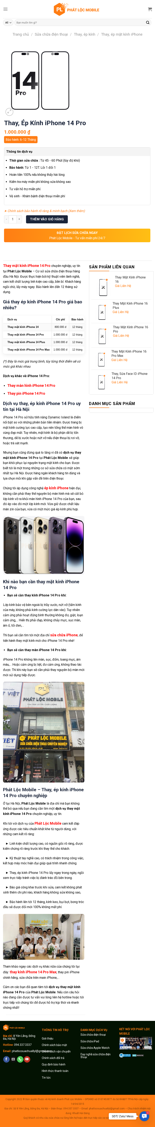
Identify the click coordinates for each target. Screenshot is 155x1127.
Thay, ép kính (84, 34)
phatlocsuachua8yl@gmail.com (32, 1051)
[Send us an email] (13, 1059)
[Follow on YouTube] (27, 1059)
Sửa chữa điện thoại (51, 34)
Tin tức (46, 1077)
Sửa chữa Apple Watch (95, 1047)
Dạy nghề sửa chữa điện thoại (96, 1056)
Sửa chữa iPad (90, 1041)
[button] (144, 1116)
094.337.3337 (22, 1044)
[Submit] (147, 22)
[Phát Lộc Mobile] (77, 9)
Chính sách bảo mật (54, 1045)
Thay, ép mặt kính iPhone (121, 34)
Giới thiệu (48, 1038)
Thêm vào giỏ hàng (47, 219)
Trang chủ (21, 34)
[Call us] (20, 1059)
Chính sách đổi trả (53, 1058)
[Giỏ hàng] (150, 9)
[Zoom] (9, 112)
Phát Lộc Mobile (48, 823)
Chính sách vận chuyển (56, 1051)
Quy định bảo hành (53, 1064)
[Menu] (5, 9)
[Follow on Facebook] (6, 1059)
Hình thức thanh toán (55, 1071)
